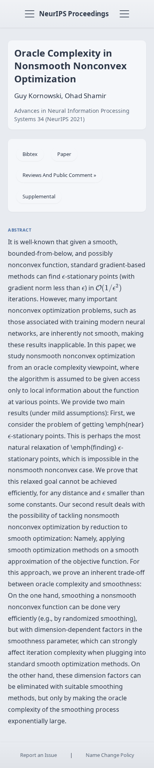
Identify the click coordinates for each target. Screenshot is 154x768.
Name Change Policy (110, 754)
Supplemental (39, 196)
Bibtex (30, 154)
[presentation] (63, 277)
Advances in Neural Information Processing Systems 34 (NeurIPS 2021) (72, 115)
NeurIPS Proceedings (74, 13)
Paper (64, 154)
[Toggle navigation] (30, 14)
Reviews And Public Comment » (59, 175)
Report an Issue (38, 754)
